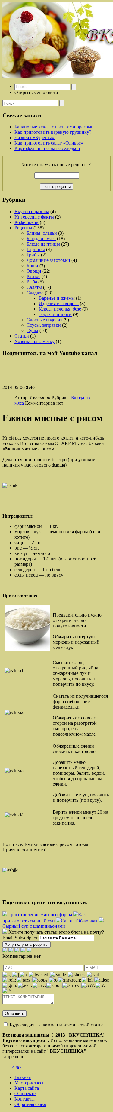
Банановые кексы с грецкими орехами (54, 126)
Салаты (34, 287)
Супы (32, 330)
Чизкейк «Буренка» (34, 137)
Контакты (24, 1098)
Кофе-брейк (26, 222)
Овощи (34, 271)
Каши (32, 265)
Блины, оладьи (42, 233)
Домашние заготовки (48, 260)
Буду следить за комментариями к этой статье (56, 1024)
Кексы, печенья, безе (60, 308)
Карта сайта (26, 1088)
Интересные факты (34, 216)
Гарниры (36, 249)
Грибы (33, 254)
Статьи (21, 336)
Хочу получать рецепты (26, 944)
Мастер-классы (30, 1082)
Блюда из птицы (43, 244)
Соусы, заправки (44, 325)
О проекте (25, 1093)
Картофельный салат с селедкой (47, 148)
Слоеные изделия (44, 319)
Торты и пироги (55, 314)
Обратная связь (30, 1104)
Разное (33, 276)
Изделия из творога (59, 303)
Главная (22, 1077)
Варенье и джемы (57, 298)
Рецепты (23, 227)
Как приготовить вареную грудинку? (52, 132)
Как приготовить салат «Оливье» (48, 143)
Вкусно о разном (31, 211)
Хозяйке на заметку (34, 341)
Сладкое (35, 292)
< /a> (17, 1067)
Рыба (32, 281)
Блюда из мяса (41, 238)
